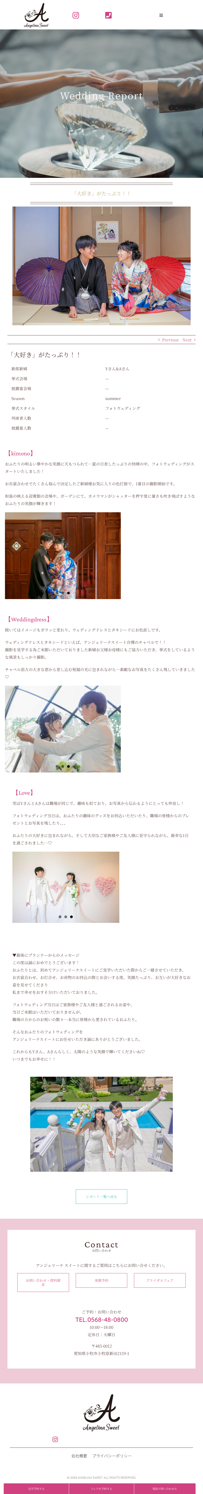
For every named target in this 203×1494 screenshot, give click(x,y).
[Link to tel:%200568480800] (116, 15)
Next (187, 340)
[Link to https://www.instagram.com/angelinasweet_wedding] (83, 15)
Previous (170, 340)
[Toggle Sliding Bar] (161, 15)
